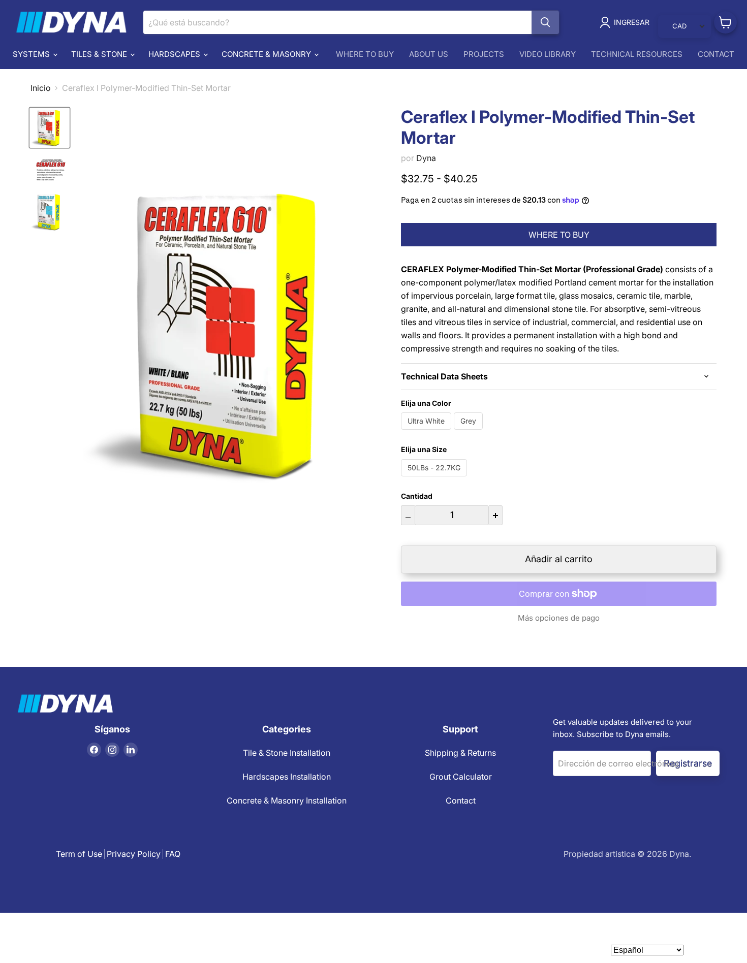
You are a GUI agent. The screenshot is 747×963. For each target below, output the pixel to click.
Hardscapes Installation (286, 777)
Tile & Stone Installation (286, 753)
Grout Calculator (460, 777)
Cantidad (416, 496)
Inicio (40, 87)
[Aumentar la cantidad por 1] (496, 515)
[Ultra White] (427, 432)
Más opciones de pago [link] (559, 618)
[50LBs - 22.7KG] (435, 478)
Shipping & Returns (460, 753)
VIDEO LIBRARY (547, 54)
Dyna (426, 158)
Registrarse (688, 763)
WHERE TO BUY (558, 235)
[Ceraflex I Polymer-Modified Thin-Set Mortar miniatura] (49, 128)
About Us (428, 54)
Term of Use (79, 854)
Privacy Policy (134, 854)
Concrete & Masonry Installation (287, 800)
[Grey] (469, 432)
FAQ (172, 854)
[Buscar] (545, 22)
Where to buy (365, 54)
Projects (483, 54)
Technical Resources (636, 54)
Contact (716, 54)
